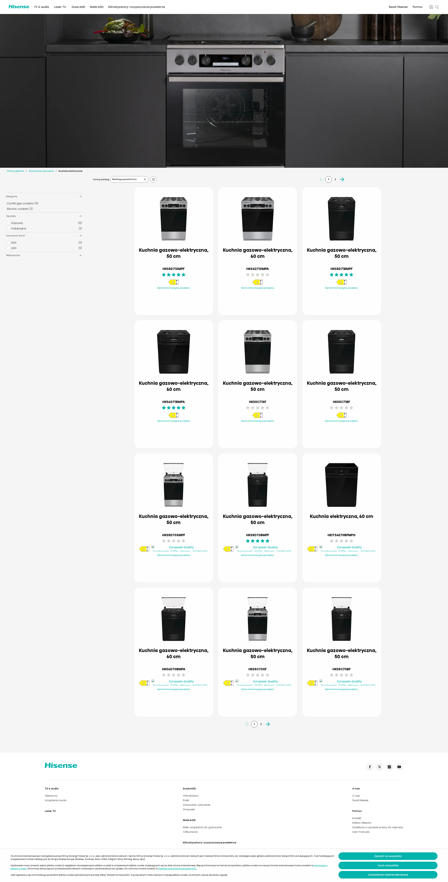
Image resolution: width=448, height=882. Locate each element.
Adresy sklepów (362, 823)
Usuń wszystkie (388, 865)
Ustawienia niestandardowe (388, 875)
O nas (356, 788)
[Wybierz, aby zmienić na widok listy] (153, 179)
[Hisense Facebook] (370, 767)
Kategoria (11, 196)
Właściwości (13, 255)
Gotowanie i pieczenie (41, 170)
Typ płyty (11, 216)
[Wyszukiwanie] (437, 7)
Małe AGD (96, 7)
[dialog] (224, 865)
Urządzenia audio (56, 800)
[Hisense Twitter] (380, 767)
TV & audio (41, 7)
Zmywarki (189, 809)
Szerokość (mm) (15, 235)
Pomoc (418, 7)
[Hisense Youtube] (399, 767)
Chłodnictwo (191, 796)
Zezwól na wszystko (388, 856)
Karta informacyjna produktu (173, 287)
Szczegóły (174, 304)
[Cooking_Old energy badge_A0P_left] (173, 284)
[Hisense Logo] (19, 6)
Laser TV (60, 7)
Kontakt (356, 818)
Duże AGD (78, 7)
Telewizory (51, 796)
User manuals (361, 832)
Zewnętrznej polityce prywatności (177, 868)
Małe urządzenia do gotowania (202, 827)
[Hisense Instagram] (389, 767)
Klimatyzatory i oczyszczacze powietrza (136, 7)
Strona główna (15, 170)
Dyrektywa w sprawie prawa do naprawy (377, 827)
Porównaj (176, 295)
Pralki (186, 800)
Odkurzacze (190, 832)
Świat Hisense (398, 7)
